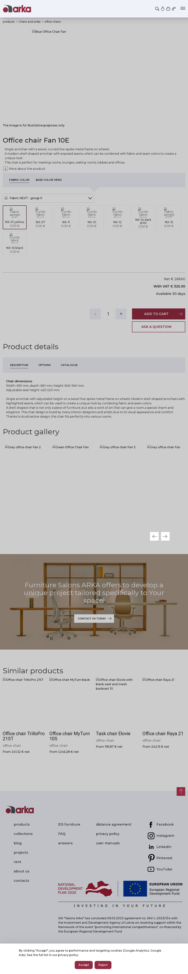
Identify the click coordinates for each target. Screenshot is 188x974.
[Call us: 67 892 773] (174, 8)
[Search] (157, 8)
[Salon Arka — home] (17, 9)
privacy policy (68, 955)
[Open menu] (182, 8)
